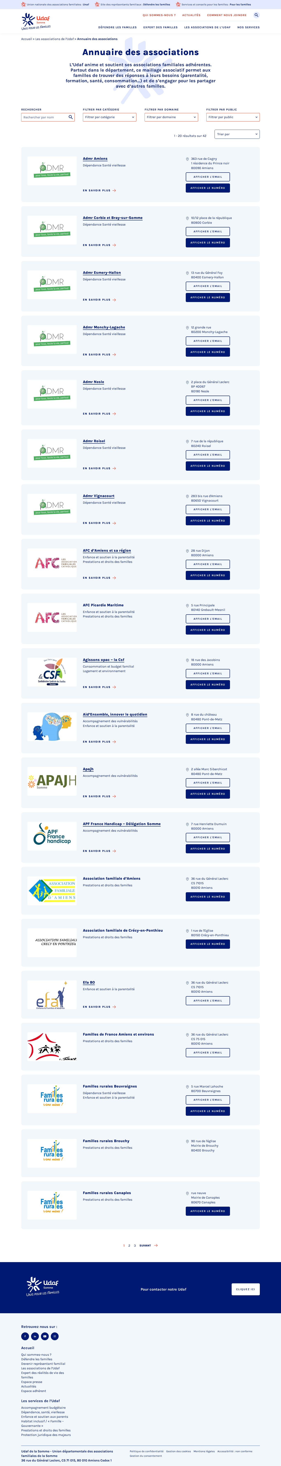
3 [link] (135, 1245)
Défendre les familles (156, 4)
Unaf (86, 4)
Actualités (191, 15)
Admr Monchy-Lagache (104, 327)
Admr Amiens (95, 158)
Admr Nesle (93, 382)
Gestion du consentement (146, 1455)
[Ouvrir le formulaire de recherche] (256, 15)
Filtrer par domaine (162, 109)
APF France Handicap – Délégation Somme (122, 824)
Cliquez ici (245, 1289)
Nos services (248, 27)
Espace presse (31, 1382)
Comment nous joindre (227, 15)
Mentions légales (204, 1451)
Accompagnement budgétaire (43, 1408)
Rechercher (31, 109)
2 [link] (129, 1245)
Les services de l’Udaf (40, 1401)
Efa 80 (89, 982)
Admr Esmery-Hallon (102, 272)
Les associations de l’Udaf (207, 27)
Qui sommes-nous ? (159, 15)
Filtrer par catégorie (101, 109)
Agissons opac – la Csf (103, 659)
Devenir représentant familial (43, 1364)
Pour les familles (240, 4)
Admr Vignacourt (98, 496)
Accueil (26, 39)
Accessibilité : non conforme (234, 1451)
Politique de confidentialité (147, 1451)
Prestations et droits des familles (46, 1430)
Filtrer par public (221, 109)
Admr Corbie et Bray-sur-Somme (113, 217)
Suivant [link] (145, 1245)
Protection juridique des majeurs (46, 1435)
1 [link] (124, 1245)
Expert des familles (160, 27)
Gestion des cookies (178, 1451)
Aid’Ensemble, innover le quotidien (115, 714)
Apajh (88, 769)
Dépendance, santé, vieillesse (43, 1412)
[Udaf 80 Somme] (35, 21)
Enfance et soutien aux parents (44, 1417)
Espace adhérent (33, 1391)
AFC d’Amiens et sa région (107, 550)
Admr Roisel (94, 441)
